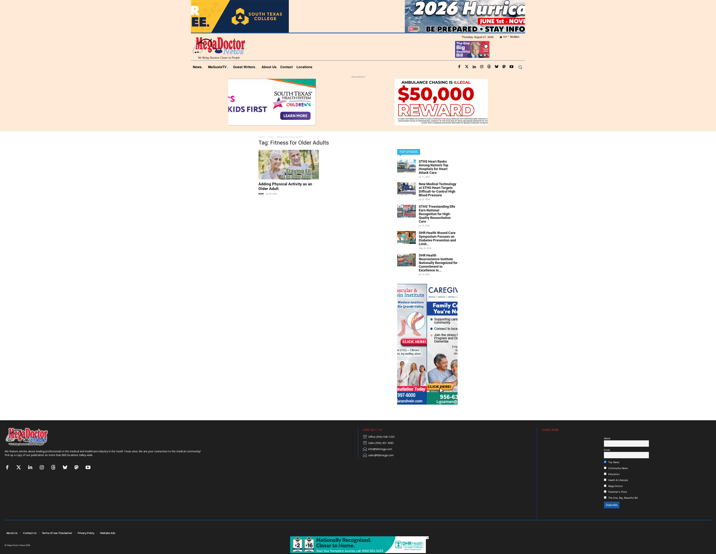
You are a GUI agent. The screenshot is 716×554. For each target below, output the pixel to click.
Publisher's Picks (617, 491)
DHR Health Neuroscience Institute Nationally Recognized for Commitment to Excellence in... (438, 262)
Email (607, 450)
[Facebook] (459, 67)
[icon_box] (379, 437)
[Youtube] (511, 67)
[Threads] (489, 67)
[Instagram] (481, 67)
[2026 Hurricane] (358, 16)
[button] (520, 67)
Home (261, 137)
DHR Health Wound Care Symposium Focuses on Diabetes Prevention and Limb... (437, 238)
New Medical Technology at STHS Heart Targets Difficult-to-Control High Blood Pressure (437, 189)
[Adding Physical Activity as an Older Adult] (288, 164)
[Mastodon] (504, 67)
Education (613, 474)
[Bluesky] (496, 67)
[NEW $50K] (358, 102)
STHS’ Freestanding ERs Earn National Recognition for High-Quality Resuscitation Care (437, 214)
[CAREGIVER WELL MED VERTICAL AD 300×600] (427, 344)
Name (607, 438)
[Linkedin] (474, 67)
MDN (261, 193)
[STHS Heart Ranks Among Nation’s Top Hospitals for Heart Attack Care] (406, 166)
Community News (617, 468)
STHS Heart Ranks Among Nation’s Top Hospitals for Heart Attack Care (433, 167)
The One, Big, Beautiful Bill (622, 497)
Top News (613, 462)
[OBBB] (472, 49)
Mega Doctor (615, 486)
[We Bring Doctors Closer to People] (32, 436)
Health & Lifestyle (617, 480)
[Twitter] (466, 67)
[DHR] (358, 552)
